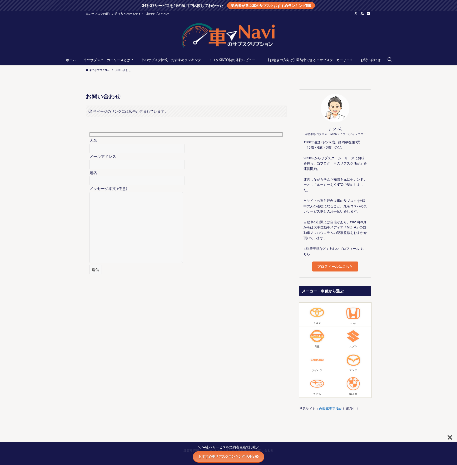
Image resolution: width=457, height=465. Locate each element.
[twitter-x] (356, 13)
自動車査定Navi (330, 408)
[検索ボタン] (389, 59)
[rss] (362, 13)
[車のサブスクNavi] (228, 36)
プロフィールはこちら (335, 266)
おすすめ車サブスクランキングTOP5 (226, 456)
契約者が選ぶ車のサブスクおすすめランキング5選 (271, 5)
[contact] (368, 13)
